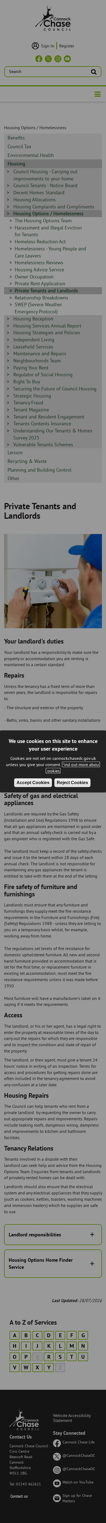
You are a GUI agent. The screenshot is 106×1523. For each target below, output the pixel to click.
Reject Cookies (72, 782)
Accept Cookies (33, 782)
